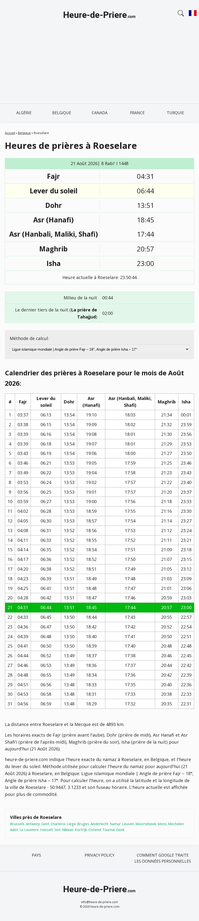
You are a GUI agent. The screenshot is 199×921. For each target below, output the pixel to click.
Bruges (83, 823)
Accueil (10, 133)
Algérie (24, 112)
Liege (71, 823)
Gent (45, 823)
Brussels (17, 823)
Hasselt (46, 829)
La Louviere (29, 829)
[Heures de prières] (99, 15)
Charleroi (58, 823)
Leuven (128, 823)
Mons (162, 823)
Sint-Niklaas (64, 829)
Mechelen (176, 823)
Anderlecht (99, 823)
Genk (120, 829)
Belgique (61, 112)
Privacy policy (100, 855)
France (137, 112)
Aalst (14, 829)
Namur (115, 823)
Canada (100, 112)
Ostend (94, 829)
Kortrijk (81, 829)
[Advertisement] (99, 67)
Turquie (175, 112)
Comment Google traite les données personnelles (162, 858)
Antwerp (33, 823)
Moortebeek (145, 823)
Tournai (108, 829)
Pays (36, 855)
